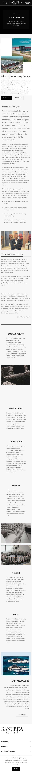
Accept (16, 768)
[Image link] (12, 730)
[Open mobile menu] (2, 3)
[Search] (6, 3)
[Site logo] (16, 2)
